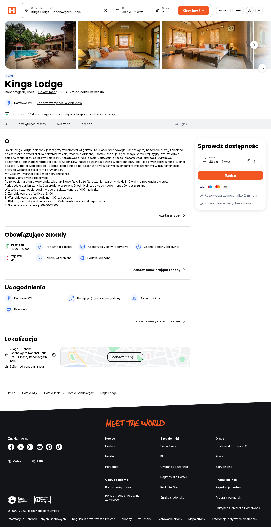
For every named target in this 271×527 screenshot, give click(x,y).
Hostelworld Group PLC (231, 446)
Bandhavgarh (15, 92)
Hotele (109, 456)
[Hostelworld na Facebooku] (11, 447)
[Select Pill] (250, 10)
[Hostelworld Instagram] (30, 447)
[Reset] (105, 10)
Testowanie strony (169, 519)
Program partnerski (228, 497)
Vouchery (144, 519)
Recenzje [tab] (86, 124)
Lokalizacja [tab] (63, 124)
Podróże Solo (169, 487)
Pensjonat (111, 466)
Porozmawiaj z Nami (118, 487)
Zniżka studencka (172, 497)
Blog (163, 456)
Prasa (219, 456)
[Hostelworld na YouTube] (40, 447)
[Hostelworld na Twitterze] (20, 447)
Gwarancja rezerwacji (174, 466)
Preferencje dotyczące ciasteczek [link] (234, 519)
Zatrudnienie (224, 466)
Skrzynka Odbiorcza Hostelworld (238, 508)
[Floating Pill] (254, 45)
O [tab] (6, 124)
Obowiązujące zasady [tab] (31, 124)
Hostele (110, 446)
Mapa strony (196, 519)
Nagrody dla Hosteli (173, 477)
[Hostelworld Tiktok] (59, 447)
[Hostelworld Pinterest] (49, 447)
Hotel (9, 75)
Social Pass (168, 446)
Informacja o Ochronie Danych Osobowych (37, 519)
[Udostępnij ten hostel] (262, 68)
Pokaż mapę (47, 92)
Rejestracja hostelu (228, 487)
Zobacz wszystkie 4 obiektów (59, 103)
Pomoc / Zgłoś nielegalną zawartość (122, 497)
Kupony (127, 519)
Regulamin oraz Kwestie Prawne (93, 519)
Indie (30, 92)
